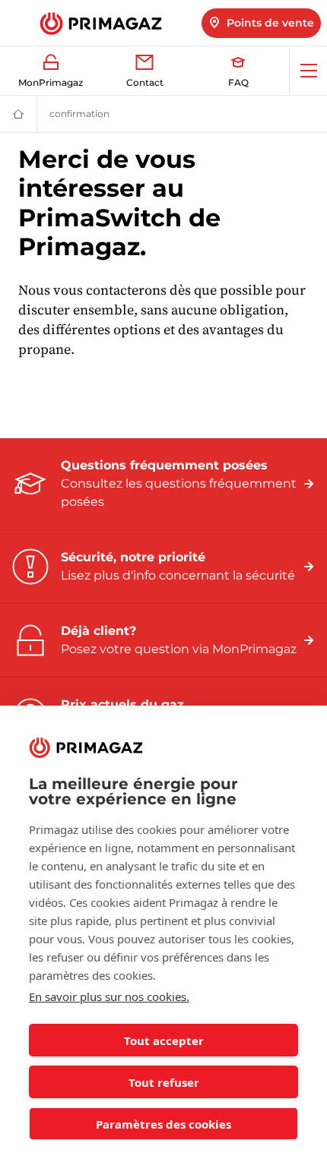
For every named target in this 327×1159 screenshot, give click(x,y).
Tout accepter (164, 1040)
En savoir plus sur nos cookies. (109, 996)
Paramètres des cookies (163, 1124)
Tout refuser (164, 1082)
